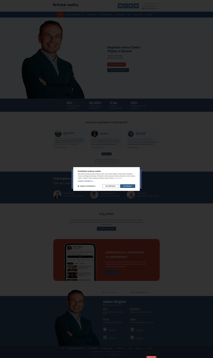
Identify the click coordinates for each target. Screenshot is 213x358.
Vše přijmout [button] (127, 186)
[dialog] (106, 179)
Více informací (118, 178)
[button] (106, 181)
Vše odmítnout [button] (111, 186)
